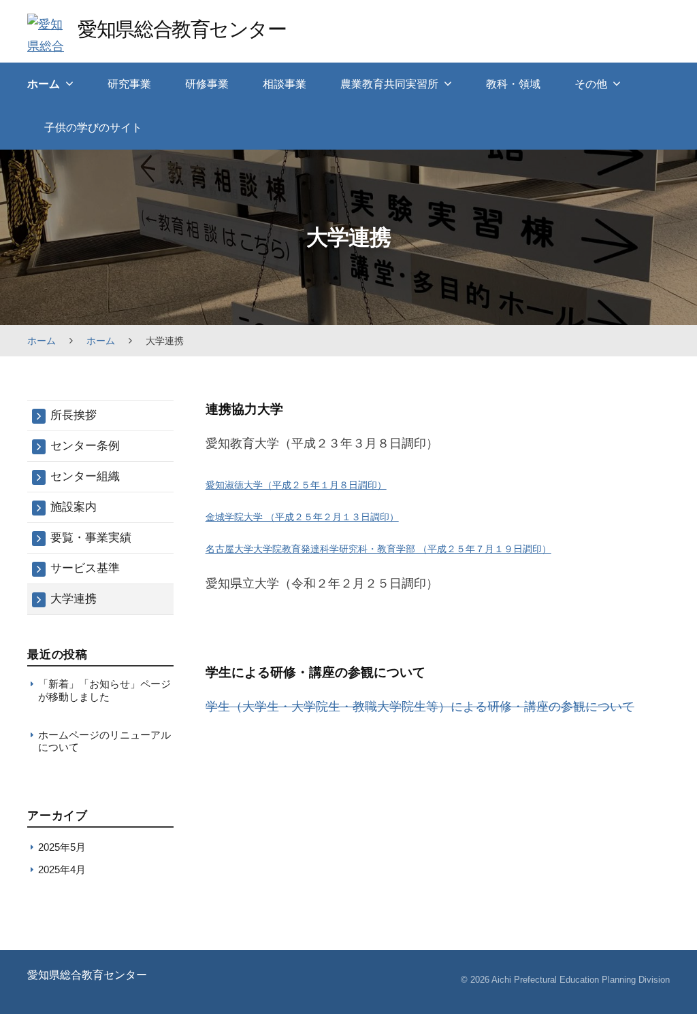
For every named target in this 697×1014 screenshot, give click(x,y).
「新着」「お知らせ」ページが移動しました (104, 690)
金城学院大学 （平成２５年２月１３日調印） (302, 516)
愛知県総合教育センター (182, 29)
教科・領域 (513, 84)
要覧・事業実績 (90, 537)
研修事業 (207, 84)
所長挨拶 (73, 415)
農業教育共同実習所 (389, 84)
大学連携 (73, 598)
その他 (590, 84)
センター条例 (85, 445)
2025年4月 (62, 869)
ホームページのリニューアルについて (104, 741)
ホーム (43, 84)
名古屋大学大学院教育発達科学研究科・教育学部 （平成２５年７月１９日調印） (378, 548)
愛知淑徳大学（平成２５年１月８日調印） (296, 484)
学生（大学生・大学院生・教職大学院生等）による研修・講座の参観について (420, 706)
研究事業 (129, 84)
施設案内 (73, 507)
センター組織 (85, 476)
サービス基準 (85, 568)
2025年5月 (62, 847)
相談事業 (284, 84)
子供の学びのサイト (93, 127)
